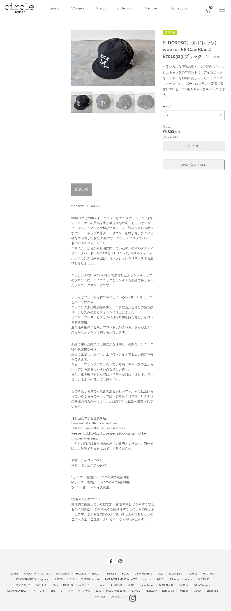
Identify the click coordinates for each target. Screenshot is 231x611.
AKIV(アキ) (30, 573)
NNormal (174, 579)
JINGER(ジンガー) (64, 579)
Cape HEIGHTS (143, 573)
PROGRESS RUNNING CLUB (30, 585)
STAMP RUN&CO (17, 590)
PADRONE (203, 579)
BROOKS (111, 573)
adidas (14, 573)
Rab (55, 585)
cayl (98, 590)
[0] (207, 11)
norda (188, 579)
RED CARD (116, 585)
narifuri (147, 579)
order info (125, 8)
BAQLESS (81, 573)
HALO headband (116, 590)
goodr (44, 579)
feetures (192, 573)
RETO (130, 585)
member (100, 596)
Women (77, 8)
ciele (160, 573)
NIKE (160, 579)
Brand (55, 8)
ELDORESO (175, 573)
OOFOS (135, 590)
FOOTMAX (209, 573)
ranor (101, 585)
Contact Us (179, 8)
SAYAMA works (202, 585)
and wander (63, 573)
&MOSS (45, 573)
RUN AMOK (166, 585)
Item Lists (168, 590)
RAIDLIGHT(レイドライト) (77, 585)
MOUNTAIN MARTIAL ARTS (121, 579)
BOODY (96, 573)
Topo (52, 590)
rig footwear (147, 585)
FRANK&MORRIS (26, 579)
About (101, 8)
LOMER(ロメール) (89, 579)
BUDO (125, 573)
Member (151, 8)
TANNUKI (38, 590)
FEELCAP (151, 590)
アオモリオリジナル (79, 590)
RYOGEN (183, 585)
